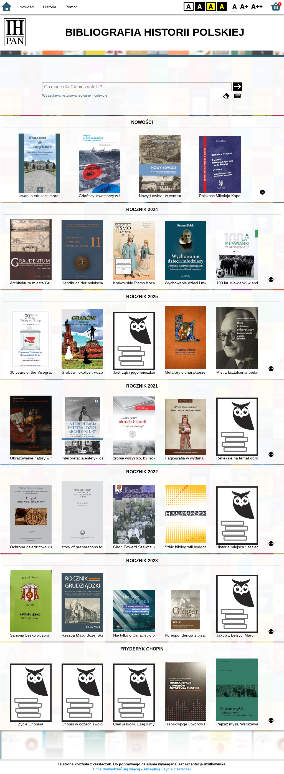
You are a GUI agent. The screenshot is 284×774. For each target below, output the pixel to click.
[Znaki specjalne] (237, 95)
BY (222, 6)
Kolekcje (100, 95)
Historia (49, 7)
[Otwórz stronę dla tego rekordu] (41, 164)
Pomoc (71, 7)
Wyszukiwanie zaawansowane (66, 95)
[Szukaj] (237, 86)
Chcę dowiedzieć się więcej (116, 769)
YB (211, 6)
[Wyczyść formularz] (226, 95)
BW (199, 6)
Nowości (26, 7)
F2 (257, 6)
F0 (234, 6)
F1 (244, 6)
